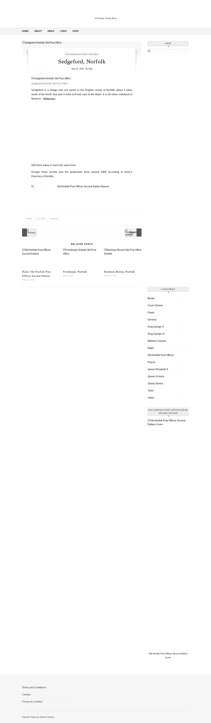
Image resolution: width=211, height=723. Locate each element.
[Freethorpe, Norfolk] (134, 233)
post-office (41, 219)
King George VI (156, 333)
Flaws (151, 312)
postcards (54, 219)
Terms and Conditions (34, 687)
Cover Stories (155, 305)
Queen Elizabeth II (158, 369)
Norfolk (29, 219)
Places (151, 362)
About (38, 31)
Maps (151, 348)
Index (51, 31)
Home (25, 31)
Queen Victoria (156, 376)
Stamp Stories (155, 383)
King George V (156, 326)
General (152, 319)
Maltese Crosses (157, 341)
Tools (151, 390)
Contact (26, 694)
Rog (90, 69)
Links (63, 31)
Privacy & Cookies (32, 701)
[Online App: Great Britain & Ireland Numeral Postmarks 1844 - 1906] (29, 233)
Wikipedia (49, 98)
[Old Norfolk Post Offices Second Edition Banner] (81, 186)
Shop (75, 31)
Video (151, 397)
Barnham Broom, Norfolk (119, 271)
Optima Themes (47, 717)
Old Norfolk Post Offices (81, 54)
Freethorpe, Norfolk (75, 271)
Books (151, 298)
